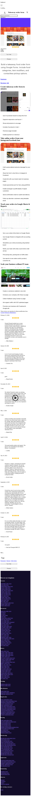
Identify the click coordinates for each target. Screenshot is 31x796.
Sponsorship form (5, 774)
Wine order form (5, 625)
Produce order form (6, 589)
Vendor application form (7, 764)
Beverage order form (6, 623)
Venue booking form (6, 726)
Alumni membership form (7, 750)
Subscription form (5, 739)
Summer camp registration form (9, 701)
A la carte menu (5, 645)
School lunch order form (7, 618)
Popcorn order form (6, 670)
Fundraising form (5, 773)
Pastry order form (5, 677)
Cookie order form (5, 656)
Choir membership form (7, 748)
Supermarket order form (7, 586)
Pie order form (4, 678)
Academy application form (7, 763)
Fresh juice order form (6, 626)
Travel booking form (6, 724)
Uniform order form (5, 685)
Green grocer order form (7, 590)
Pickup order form (5, 644)
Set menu (3, 614)
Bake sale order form (6, 665)
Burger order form (5, 631)
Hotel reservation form (6, 720)
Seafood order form (6, 598)
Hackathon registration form (8, 712)
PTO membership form (6, 749)
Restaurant (3, 560)
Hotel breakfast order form (7, 638)
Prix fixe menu (4, 615)
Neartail (2, 780)
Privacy (2, 782)
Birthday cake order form (7, 654)
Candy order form (5, 667)
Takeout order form (5, 641)
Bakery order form (5, 663)
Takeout (8, 560)
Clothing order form (6, 684)
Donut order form (5, 666)
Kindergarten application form (8, 762)
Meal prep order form (6, 611)
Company (3, 781)
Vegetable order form (6, 583)
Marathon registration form (7, 713)
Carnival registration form (7, 710)
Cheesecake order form (7, 673)
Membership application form (8, 738)
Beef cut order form (6, 594)
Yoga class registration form (8, 706)
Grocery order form (5, 588)
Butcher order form (5, 597)
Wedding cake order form (7, 655)
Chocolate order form (6, 669)
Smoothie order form (6, 627)
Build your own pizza (6, 619)
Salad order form (5, 634)
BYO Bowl (3, 612)
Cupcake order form (6, 660)
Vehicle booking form (6, 732)
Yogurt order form (5, 605)
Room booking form (6, 723)
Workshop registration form (8, 702)
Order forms (14, 560)
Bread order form (5, 675)
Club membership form (6, 746)
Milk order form (4, 601)
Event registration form (6, 699)
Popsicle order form (6, 630)
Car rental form (4, 730)
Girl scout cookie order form (8, 658)
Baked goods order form (7, 674)
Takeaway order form (6, 642)
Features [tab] (3, 79)
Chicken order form (5, 592)
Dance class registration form (8, 708)
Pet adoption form (5, 766)
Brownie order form (5, 671)
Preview (9, 59)
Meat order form (5, 600)
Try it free (9, 54)
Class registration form (6, 705)
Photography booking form (7, 728)
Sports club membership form (8, 745)
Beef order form (5, 596)
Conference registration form (8, 709)
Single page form (5, 691)
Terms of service (5, 784)
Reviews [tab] (5, 83)
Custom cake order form (7, 652)
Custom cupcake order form (8, 662)
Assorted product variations (8, 692)
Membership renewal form (7, 754)
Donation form (4, 771)
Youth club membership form (8, 744)
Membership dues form (6, 753)
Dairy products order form (7, 603)
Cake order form (5, 651)
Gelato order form (5, 629)
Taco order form (5, 636)
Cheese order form (5, 604)
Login (2, 790)
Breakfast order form (6, 637)
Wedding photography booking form (10, 727)
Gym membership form (6, 741)
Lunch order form (5, 640)
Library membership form (7, 742)
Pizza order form (5, 621)
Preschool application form (7, 760)
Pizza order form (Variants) (7, 622)
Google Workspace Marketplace (8, 312)
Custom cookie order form (7, 659)
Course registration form (7, 703)
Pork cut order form (6, 593)
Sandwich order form (6, 633)
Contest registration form (7, 714)
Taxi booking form (5, 731)
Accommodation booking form (8, 721)
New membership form (6, 752)
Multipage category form (7, 694)
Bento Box (3, 616)
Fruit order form (5, 585)
